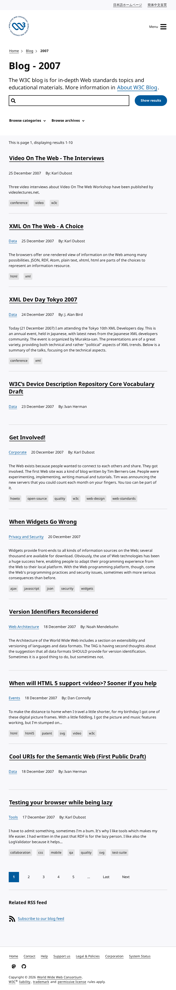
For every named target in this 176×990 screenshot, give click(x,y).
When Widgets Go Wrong (43, 522)
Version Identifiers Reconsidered (53, 612)
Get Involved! (27, 437)
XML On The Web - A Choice (46, 226)
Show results (151, 100)
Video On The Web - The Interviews (56, 158)
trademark (41, 981)
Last (106, 876)
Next (125, 876)
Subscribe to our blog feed (41, 918)
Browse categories (25, 120)
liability (24, 981)
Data (13, 241)
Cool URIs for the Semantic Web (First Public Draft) (77, 756)
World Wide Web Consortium (59, 977)
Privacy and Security (26, 537)
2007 (44, 50)
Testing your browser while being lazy (61, 802)
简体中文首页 (157, 5)
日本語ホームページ (128, 5)
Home (14, 50)
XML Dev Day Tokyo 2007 (43, 300)
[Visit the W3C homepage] (19, 27)
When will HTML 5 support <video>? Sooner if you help (83, 683)
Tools (13, 817)
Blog (29, 50)
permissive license (72, 981)
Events (14, 698)
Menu (153, 26)
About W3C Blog (137, 87)
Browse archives (66, 120)
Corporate (18, 452)
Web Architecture (24, 627)
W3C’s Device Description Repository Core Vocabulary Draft (81, 388)
